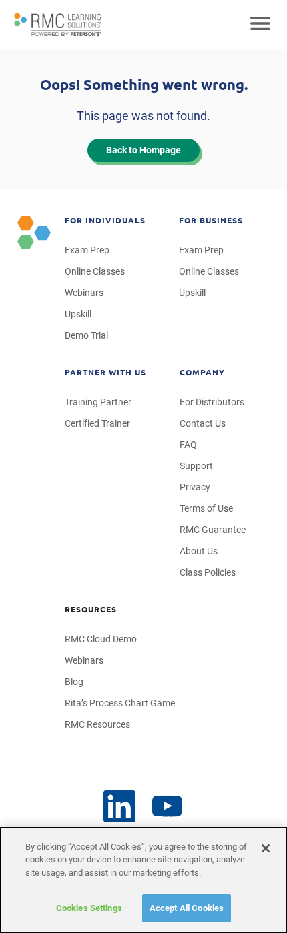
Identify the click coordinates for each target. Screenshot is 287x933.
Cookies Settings (89, 908)
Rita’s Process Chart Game (120, 703)
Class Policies (208, 572)
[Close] (265, 848)
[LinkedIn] (119, 806)
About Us (199, 551)
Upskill (78, 314)
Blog (74, 681)
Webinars (84, 292)
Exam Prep (87, 250)
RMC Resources (97, 724)
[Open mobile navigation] (260, 24)
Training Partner (98, 402)
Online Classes (95, 271)
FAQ (188, 444)
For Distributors (212, 402)
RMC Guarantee (213, 529)
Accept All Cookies (187, 908)
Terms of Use (206, 508)
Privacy (195, 487)
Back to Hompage (143, 150)
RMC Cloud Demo (101, 639)
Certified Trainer (97, 423)
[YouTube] (168, 806)
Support (196, 466)
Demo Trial (86, 335)
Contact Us (203, 423)
